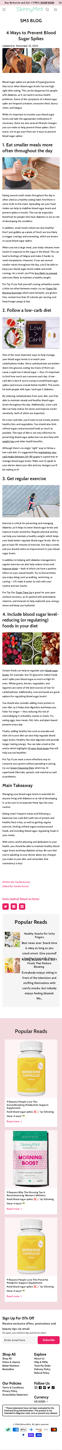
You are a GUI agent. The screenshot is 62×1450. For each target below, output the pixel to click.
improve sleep (10, 568)
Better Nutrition (10, 1365)
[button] (47, 9)
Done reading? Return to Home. (20, 898)
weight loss (8, 441)
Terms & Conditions (13, 1387)
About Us (39, 1358)
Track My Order (42, 1365)
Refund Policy (41, 1372)
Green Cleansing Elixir (22, 768)
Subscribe (49, 1340)
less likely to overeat (46, 273)
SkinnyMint (25, 1424)
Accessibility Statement (15, 1394)
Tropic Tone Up (24, 592)
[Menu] (4, 9)
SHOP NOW (31, 2)
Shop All (7, 1358)
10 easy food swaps (38, 748)
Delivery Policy (42, 1369)
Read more (13, 1121)
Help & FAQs (41, 1362)
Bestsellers (8, 1369)
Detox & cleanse (11, 1362)
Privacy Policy (9, 1391)
